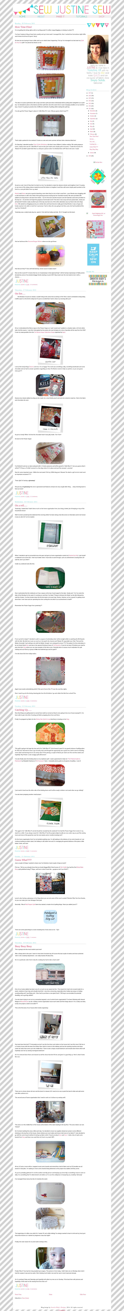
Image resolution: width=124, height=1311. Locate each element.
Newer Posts (18, 1294)
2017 (90, 93)
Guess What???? (23, 860)
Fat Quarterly (57, 645)
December (93, 111)
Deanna (31, 366)
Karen (23, 193)
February (92, 134)
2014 (90, 100)
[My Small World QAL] (98, 207)
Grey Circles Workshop (40, 144)
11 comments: (34, 496)
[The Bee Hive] (98, 162)
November (93, 113)
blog (24, 647)
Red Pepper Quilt (30, 904)
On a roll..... (21, 505)
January (92, 152)
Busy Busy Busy (23, 946)
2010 (90, 156)
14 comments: (34, 284)
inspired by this (73, 555)
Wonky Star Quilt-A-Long (43, 719)
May (91, 126)
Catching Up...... (23, 709)
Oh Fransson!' (40, 761)
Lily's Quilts (63, 867)
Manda (17, 193)
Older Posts (83, 1294)
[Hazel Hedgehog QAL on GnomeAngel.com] (98, 215)
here (16, 204)
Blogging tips (62, 1310)
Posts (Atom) (25, 1298)
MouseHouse (25, 1001)
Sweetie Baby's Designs (58, 1307)
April (91, 129)
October (92, 116)
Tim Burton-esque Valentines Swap (44, 332)
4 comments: (33, 851)
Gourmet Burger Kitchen (35, 241)
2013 (90, 103)
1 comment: (33, 937)
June (91, 123)
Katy (27, 645)
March (92, 131)
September (93, 118)
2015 (90, 98)
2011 (90, 108)
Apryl (63, 332)
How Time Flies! (23, 27)
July (91, 121)
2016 (90, 95)
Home (50, 1294)
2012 (90, 106)
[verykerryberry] (98, 185)
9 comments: (33, 1289)
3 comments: (33, 700)
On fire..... (20, 293)
